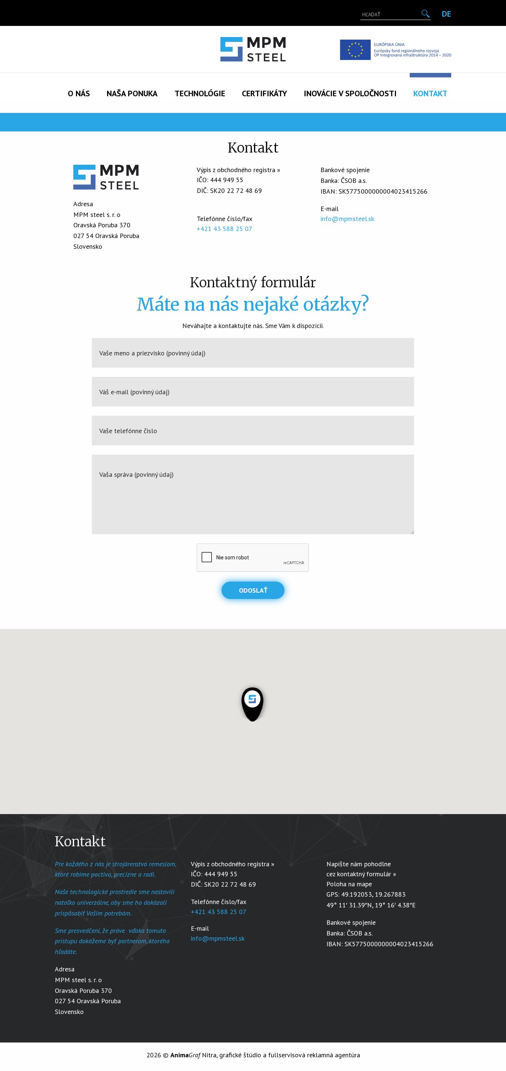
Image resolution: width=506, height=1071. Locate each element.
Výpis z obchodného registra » (238, 169)
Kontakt (430, 93)
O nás (79, 93)
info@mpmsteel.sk (347, 218)
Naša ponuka (132, 93)
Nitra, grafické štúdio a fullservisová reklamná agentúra (265, 1055)
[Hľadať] (425, 13)
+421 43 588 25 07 (224, 228)
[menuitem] (79, 86)
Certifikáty (264, 93)
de (446, 14)
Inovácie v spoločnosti (350, 93)
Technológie (199, 93)
